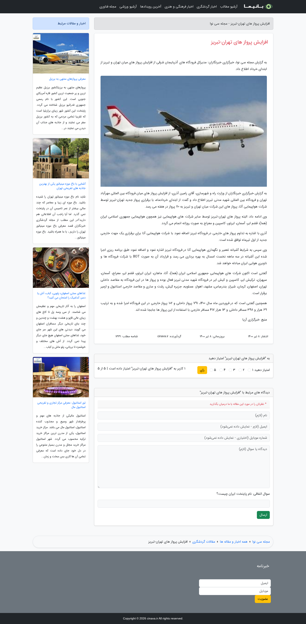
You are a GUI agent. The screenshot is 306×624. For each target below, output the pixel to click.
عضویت (262, 599)
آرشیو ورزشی (128, 6)
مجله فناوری (108, 6)
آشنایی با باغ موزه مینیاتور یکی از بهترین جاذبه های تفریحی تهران (62, 186)
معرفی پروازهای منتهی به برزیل (67, 79)
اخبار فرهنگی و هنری (179, 6)
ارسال (263, 514)
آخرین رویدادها (150, 6)
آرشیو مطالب (229, 6)
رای (202, 370)
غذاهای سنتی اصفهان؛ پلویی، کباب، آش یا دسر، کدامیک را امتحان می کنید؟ (61, 295)
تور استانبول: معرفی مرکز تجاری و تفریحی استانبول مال (61, 405)
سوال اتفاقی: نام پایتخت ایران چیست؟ (243, 493)
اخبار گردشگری (207, 6)
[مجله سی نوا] (258, 7)
